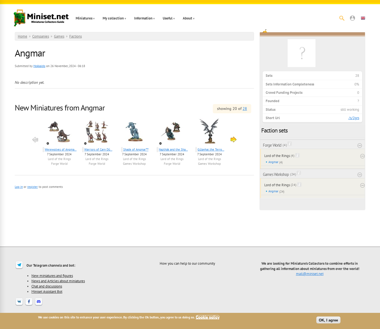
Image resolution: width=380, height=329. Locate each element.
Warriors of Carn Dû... (98, 149)
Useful (167, 18)
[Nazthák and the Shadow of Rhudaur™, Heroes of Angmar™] (172, 132)
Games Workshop (134, 164)
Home (22, 36)
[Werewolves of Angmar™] (59, 132)
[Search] (342, 18)
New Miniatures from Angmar (60, 107)
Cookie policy (207, 317)
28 (245, 108)
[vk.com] (19, 305)
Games (59, 36)
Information (143, 18)
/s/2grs (354, 118)
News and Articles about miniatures (58, 281)
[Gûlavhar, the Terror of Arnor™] (209, 132)
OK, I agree (328, 320)
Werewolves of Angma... (61, 149)
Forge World (59, 164)
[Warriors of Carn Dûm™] (97, 132)
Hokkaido (39, 66)
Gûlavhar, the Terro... (211, 149)
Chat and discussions (46, 286)
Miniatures (84, 18)
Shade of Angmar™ (136, 149)
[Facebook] (28, 305)
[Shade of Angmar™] (134, 132)
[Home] (41, 18)
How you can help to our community (187, 263)
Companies (40, 36)
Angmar (273, 162)
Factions (75, 36)
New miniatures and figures (52, 275)
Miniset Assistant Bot (46, 291)
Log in (19, 187)
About (187, 18)
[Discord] (38, 305)
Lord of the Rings (59, 159)
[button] (352, 18)
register (32, 187)
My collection (113, 18)
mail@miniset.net (310, 273)
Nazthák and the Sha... (173, 149)
